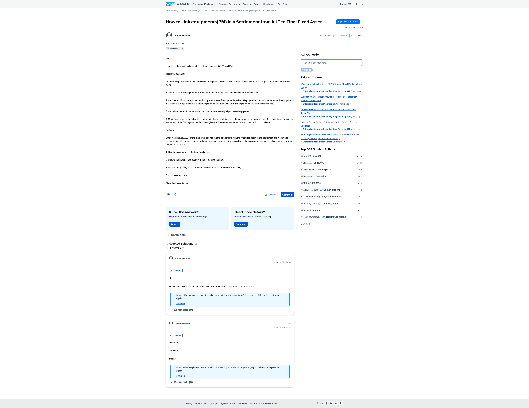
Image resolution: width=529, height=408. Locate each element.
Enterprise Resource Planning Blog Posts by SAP (327, 91)
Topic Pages (283, 4)
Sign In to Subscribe (348, 22)
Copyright (213, 403)
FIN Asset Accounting (175, 48)
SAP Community (172, 11)
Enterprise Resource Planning (214, 11)
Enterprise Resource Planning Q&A (320, 104)
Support (253, 403)
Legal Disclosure (227, 403)
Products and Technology (204, 4)
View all (304, 224)
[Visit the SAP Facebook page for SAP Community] (326, 403)
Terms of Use (200, 403)
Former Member (182, 35)
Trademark (242, 403)
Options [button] (361, 22)
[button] (351, 35)
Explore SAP (345, 4)
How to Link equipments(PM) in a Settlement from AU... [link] (257, 11)
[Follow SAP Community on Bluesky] (331, 403)
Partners (247, 4)
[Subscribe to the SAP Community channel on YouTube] (336, 403)
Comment (287, 195)
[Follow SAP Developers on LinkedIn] (341, 403)
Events (257, 4)
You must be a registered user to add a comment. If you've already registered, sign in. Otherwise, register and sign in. (228, 297)
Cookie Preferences (268, 403)
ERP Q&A (231, 11)
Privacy (189, 403)
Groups (222, 4)
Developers (234, 4)
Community (183, 4)
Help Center (268, 4)
